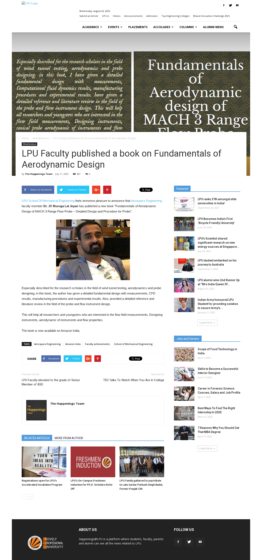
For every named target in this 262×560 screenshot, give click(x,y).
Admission (152, 15)
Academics (90, 27)
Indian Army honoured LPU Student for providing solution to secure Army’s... (218, 304)
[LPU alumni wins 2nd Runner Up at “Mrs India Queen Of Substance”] (184, 285)
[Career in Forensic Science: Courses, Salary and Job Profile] (184, 393)
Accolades (161, 27)
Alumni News (213, 27)
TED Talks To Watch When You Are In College (133, 380)
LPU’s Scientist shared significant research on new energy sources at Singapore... (218, 242)
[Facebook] (224, 5)
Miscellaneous (29, 144)
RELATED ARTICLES (37, 438)
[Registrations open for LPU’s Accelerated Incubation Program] (44, 461)
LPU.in (105, 15)
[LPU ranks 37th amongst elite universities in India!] (184, 204)
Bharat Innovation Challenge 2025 (211, 15)
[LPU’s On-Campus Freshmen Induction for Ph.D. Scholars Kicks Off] (93, 461)
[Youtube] (237, 5)
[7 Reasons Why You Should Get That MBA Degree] (184, 433)
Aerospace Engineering (146, 200)
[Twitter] (230, 5)
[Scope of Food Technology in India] (184, 354)
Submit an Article (88, 15)
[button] (235, 27)
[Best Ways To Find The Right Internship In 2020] (184, 413)
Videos (116, 15)
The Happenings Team (38, 173)
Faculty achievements (97, 343)
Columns (187, 27)
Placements (138, 27)
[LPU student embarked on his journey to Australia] (184, 265)
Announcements (133, 15)
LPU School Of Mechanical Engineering (48, 200)
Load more (205, 322)
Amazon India (73, 343)
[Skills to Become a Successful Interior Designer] (184, 374)
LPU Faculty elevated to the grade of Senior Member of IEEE (51, 382)
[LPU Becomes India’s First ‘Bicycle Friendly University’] (184, 224)
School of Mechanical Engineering (133, 343)
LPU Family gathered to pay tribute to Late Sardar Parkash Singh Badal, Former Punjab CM (141, 484)
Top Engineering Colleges (175, 15)
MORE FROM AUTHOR (69, 438)
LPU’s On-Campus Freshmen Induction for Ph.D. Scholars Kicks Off (91, 484)
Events (113, 27)
